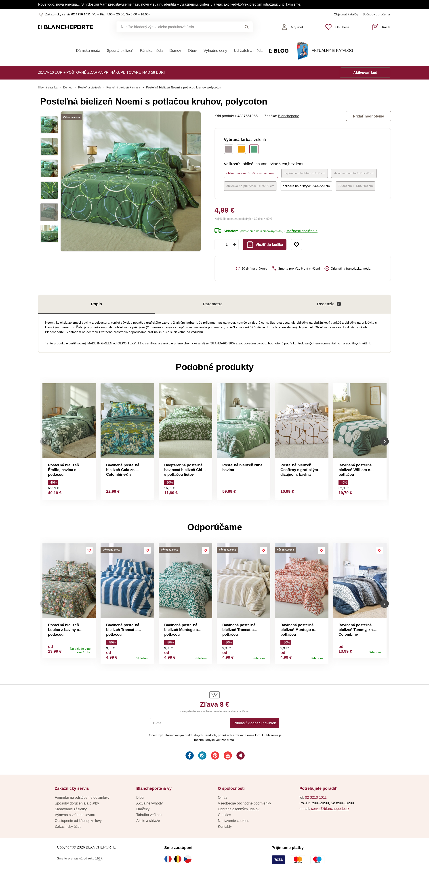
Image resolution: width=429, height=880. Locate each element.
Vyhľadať (242, 27)
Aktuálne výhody (149, 803)
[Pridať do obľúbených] (296, 244)
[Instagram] (202, 756)
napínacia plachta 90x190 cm (304, 173)
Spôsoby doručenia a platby (77, 803)
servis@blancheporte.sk (330, 809)
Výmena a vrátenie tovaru (75, 815)
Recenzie (328, 304)
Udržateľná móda (248, 50)
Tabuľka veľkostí (149, 815)
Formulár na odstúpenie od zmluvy (82, 797)
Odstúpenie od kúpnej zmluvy (78, 821)
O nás (222, 797)
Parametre (213, 304)
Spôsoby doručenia (376, 14)
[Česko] (189, 859)
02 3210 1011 (81, 14)
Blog (140, 797)
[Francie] (169, 859)
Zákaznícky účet (67, 826)
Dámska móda (88, 50)
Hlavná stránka (47, 87)
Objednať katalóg (346, 14)
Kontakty (225, 826)
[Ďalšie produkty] (384, 441)
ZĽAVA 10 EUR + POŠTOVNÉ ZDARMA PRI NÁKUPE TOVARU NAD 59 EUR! (101, 72)
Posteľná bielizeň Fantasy (123, 87)
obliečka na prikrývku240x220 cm (306, 186)
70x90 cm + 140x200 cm (355, 186)
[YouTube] (227, 756)
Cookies (224, 815)
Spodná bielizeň (120, 50)
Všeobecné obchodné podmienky (244, 803)
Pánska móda (151, 50)
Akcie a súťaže (148, 821)
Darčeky (142, 809)
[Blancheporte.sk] (65, 27)
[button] (44, 604)
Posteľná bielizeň (89, 87)
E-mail (158, 723)
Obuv (192, 50)
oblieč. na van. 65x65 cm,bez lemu (250, 173)
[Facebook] (189, 756)
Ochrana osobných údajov (238, 809)
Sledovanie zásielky (71, 809)
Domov (175, 50)
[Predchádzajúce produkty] (44, 441)
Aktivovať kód (365, 73)
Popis (96, 304)
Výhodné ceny (215, 50)
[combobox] (174, 27)
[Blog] (240, 756)
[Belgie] (179, 859)
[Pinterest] (214, 756)
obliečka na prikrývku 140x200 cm (250, 186)
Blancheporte (288, 116)
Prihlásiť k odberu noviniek (254, 723)
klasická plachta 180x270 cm (354, 173)
